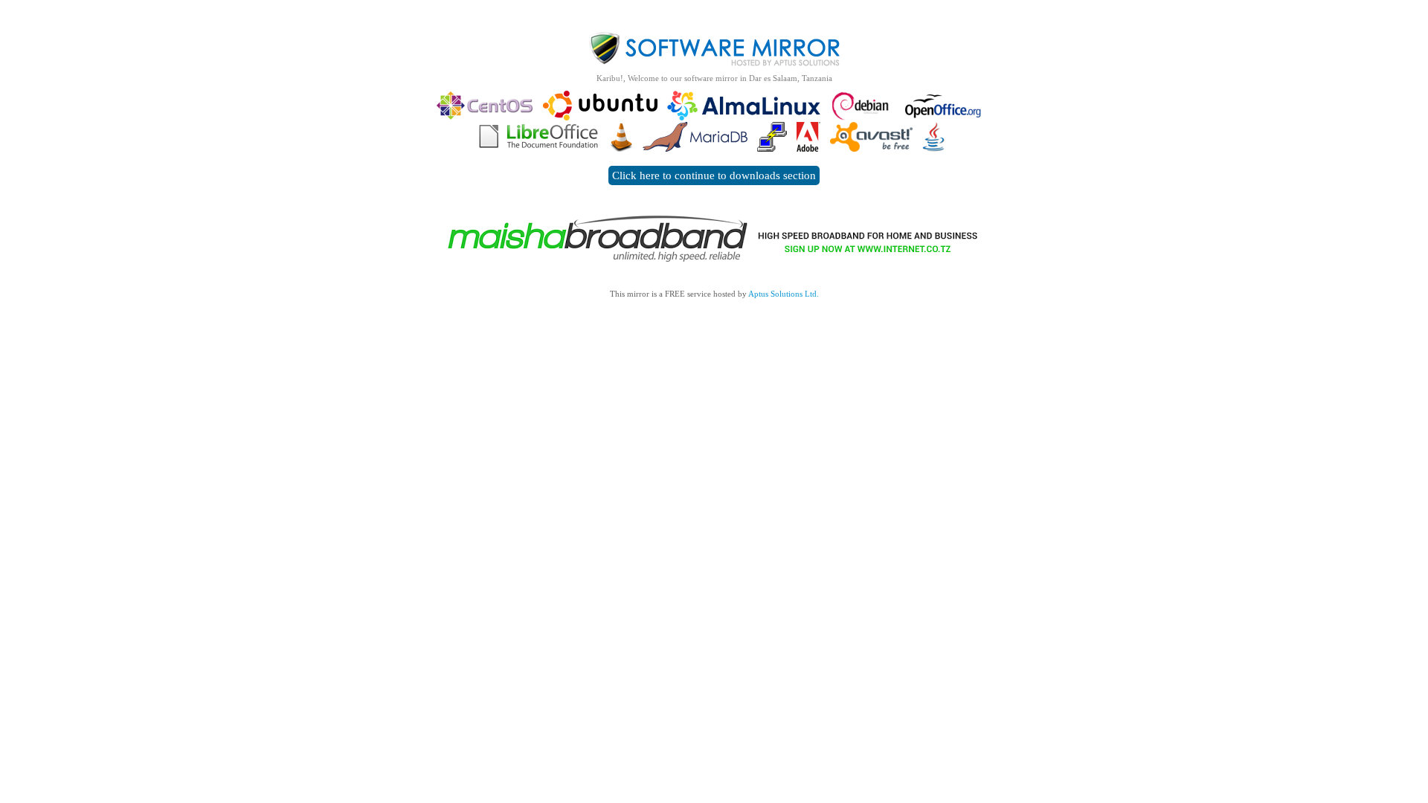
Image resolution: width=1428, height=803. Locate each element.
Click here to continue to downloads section (714, 175)
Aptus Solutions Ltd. (783, 294)
